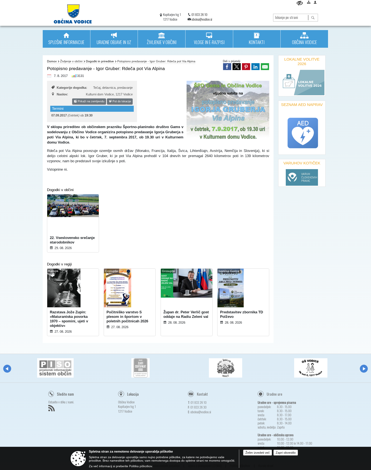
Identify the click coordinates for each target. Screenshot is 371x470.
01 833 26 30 (198, 407)
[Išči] (313, 17)
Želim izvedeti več (257, 452)
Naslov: (62, 94)
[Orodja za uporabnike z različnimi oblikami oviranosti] (299, 3)
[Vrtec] (225, 368)
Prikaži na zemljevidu (90, 101)
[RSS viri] (52, 409)
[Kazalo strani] (308, 2)
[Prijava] (315, 2)
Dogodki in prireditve (100, 61)
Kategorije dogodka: (72, 87)
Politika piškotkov (140, 466)
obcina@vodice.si (202, 19)
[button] (7, 369)
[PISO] (55, 368)
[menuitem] (66, 39)
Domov (52, 61)
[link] (227, 66)
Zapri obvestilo (286, 452)
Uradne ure (274, 394)
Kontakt (202, 394)
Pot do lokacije (121, 101)
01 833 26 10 (199, 14)
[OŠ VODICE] (310, 368)
